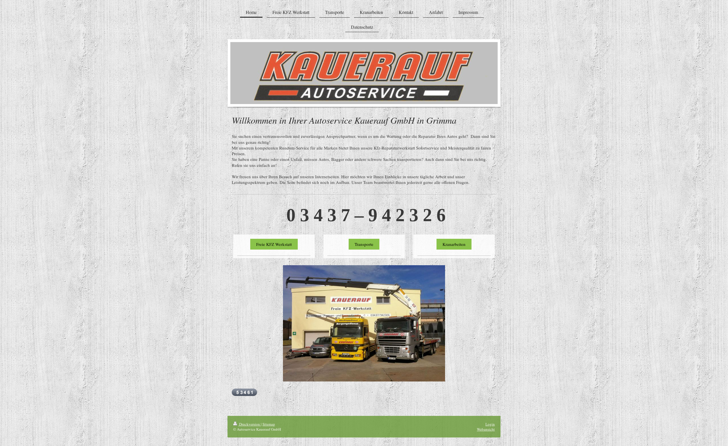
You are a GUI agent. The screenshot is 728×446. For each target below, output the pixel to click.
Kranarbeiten (454, 244)
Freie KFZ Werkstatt (274, 244)
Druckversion (249, 424)
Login (490, 424)
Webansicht (486, 429)
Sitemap (268, 424)
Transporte (364, 244)
